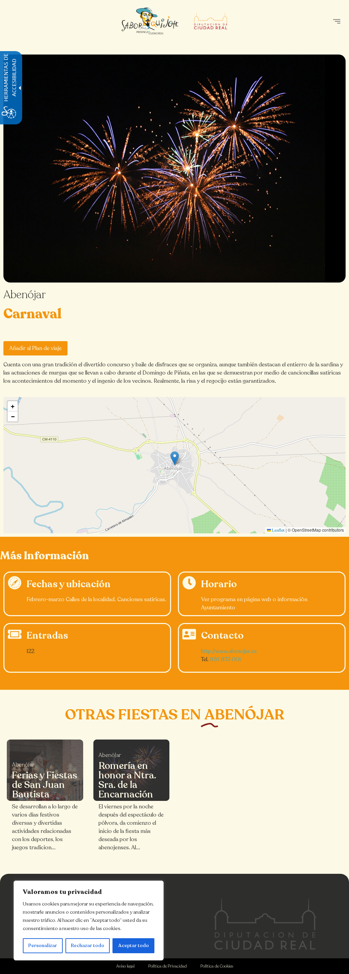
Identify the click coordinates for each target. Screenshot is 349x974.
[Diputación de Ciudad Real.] (265, 924)
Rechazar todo (87, 945)
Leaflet (278, 530)
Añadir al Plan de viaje (35, 348)
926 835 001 (225, 659)
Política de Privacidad (167, 966)
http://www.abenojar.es (229, 651)
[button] (336, 21)
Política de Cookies (216, 966)
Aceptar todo (133, 945)
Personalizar (42, 945)
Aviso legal (125, 966)
